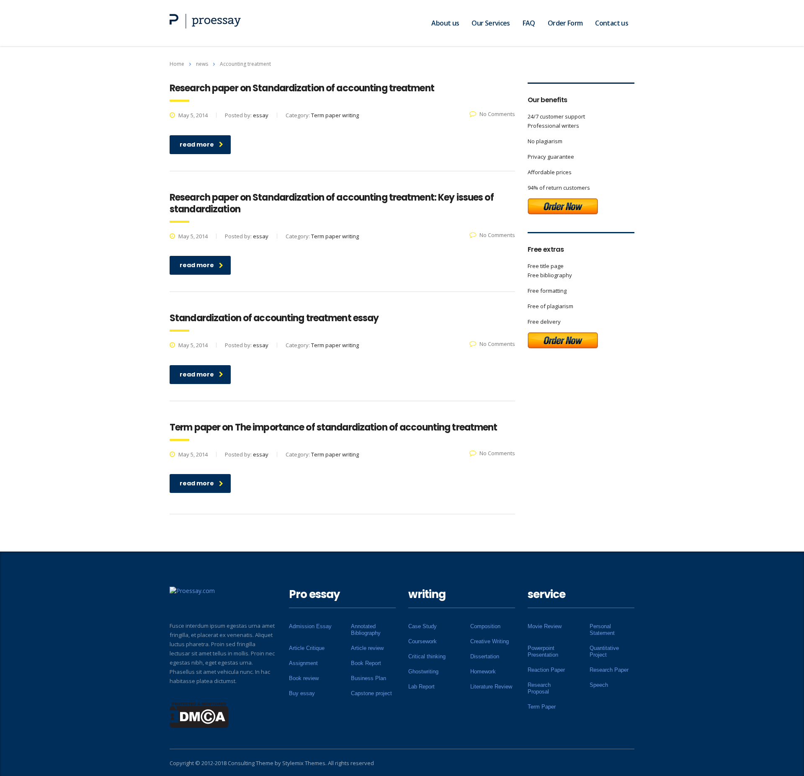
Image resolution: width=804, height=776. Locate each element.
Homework (483, 671)
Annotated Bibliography (366, 629)
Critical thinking (427, 656)
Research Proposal (539, 688)
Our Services (491, 23)
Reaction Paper (546, 670)
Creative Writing (489, 641)
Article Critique (307, 648)
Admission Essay (310, 626)
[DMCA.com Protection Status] (199, 714)
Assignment (303, 663)
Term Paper (542, 707)
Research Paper (609, 670)
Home (177, 63)
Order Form (565, 23)
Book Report (366, 663)
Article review (367, 648)
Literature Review (491, 686)
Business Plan (368, 678)
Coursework (422, 641)
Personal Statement (602, 629)
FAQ (529, 23)
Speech (599, 685)
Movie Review (545, 626)
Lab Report (421, 686)
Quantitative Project (604, 651)
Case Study (422, 626)
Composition (485, 626)
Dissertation (484, 656)
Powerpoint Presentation (543, 651)
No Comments (497, 114)
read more (197, 144)
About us (445, 23)
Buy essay (302, 693)
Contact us (611, 23)
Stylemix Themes (303, 763)
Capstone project (371, 693)
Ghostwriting (423, 671)
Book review (304, 678)
